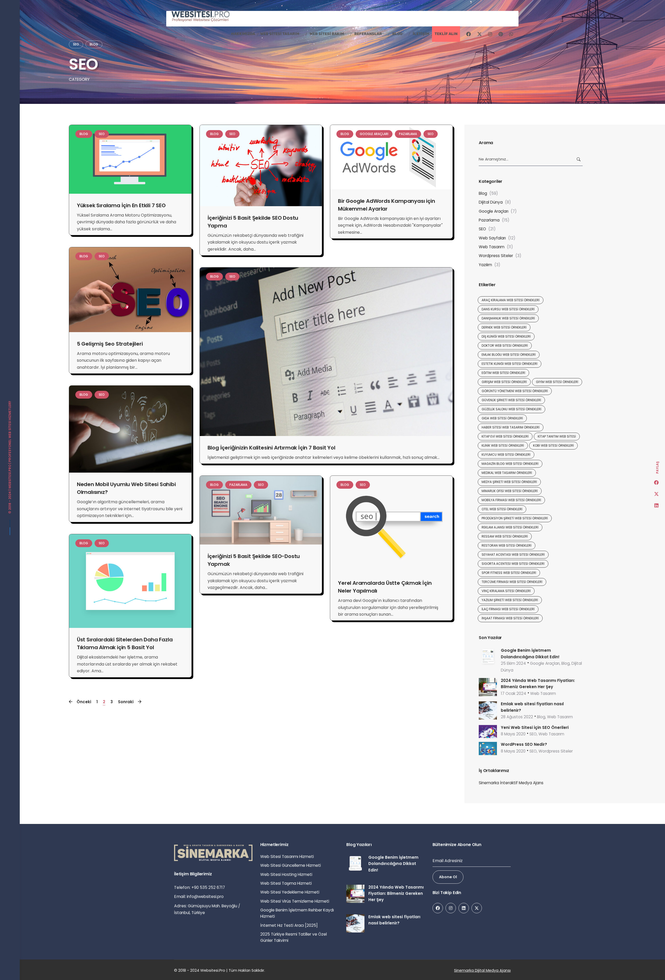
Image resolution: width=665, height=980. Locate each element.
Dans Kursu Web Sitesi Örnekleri (508, 309)
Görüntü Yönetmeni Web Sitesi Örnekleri (515, 391)
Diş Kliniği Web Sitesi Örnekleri (506, 336)
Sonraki (126, 701)
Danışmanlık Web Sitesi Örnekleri (508, 318)
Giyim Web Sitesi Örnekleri (557, 382)
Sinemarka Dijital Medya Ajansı (482, 970)
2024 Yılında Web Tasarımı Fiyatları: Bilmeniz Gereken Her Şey (396, 893)
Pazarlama (408, 134)
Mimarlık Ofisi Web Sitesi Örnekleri (510, 491)
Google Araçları (374, 134)
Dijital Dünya (491, 202)
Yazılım (485, 264)
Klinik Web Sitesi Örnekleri (503, 445)
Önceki (84, 701)
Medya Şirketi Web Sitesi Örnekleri (509, 482)
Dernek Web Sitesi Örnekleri (504, 327)
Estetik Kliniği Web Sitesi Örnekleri (509, 363)
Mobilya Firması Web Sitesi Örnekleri (511, 500)
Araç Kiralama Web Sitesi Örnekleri (511, 300)
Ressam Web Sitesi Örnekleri (505, 536)
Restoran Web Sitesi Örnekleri (506, 545)
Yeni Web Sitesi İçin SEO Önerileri (535, 727)
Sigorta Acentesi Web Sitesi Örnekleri (513, 563)
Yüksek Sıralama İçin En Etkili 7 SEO (121, 205)
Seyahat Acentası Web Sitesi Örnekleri (513, 554)
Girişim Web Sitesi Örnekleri (504, 382)
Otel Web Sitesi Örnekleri (502, 509)
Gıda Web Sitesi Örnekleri (502, 418)
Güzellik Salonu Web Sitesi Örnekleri (511, 409)
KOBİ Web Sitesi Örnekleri (553, 445)
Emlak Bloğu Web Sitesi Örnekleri (509, 354)
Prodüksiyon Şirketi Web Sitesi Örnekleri (515, 518)
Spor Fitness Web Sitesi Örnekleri (509, 572)
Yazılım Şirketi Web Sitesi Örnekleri (510, 600)
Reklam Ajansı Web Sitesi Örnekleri (510, 527)
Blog (94, 44)
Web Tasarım (491, 247)
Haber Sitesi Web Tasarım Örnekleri (511, 427)
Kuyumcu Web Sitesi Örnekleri (506, 454)
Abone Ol (448, 877)
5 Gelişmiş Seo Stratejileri (110, 343)
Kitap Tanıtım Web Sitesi (557, 436)
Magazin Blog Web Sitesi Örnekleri (510, 463)
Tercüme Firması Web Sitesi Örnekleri (512, 582)
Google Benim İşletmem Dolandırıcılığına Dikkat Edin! (393, 864)
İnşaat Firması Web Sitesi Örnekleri (510, 618)
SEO (76, 44)
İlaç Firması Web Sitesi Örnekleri (508, 609)
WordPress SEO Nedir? (524, 744)
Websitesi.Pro (10, 477)
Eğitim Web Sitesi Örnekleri (503, 373)
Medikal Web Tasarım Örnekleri (507, 473)
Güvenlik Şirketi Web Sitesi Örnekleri (511, 400)
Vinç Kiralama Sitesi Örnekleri (506, 591)
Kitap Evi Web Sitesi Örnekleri (505, 436)
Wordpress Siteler (496, 255)
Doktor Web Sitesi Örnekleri (505, 345)
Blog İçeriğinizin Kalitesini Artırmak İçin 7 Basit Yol (271, 447)
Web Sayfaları (492, 238)
